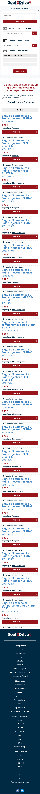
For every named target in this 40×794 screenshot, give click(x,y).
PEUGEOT (20, 724)
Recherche (20, 21)
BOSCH (20, 759)
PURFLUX (20, 767)
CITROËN (20, 728)
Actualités (20, 661)
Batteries (20, 692)
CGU (20, 657)
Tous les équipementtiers (20, 782)
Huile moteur (20, 685)
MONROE (20, 763)
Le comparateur (20, 646)
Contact (20, 665)
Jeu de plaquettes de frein (20, 711)
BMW (20, 743)
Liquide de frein (20, 708)
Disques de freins (20, 689)
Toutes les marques (20, 747)
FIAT (20, 735)
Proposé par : (10, 128)
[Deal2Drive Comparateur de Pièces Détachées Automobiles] (20, 634)
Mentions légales (20, 668)
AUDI (20, 739)
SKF (20, 771)
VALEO (20, 755)
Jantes (20, 704)
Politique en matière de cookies (20, 672)
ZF (20, 778)
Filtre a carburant (20, 700)
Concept (20, 649)
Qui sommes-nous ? (20, 653)
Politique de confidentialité (20, 676)
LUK (20, 774)
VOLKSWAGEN (20, 731)
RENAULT (20, 720)
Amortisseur (20, 696)
